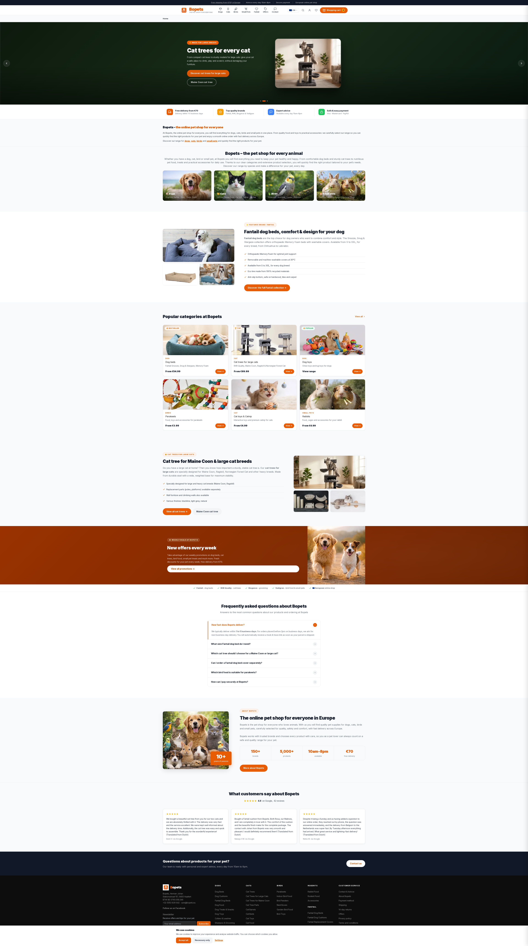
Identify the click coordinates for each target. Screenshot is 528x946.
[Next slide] (521, 63)
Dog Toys (219, 914)
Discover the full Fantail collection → (267, 287)
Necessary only (202, 940)
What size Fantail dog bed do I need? (231, 644)
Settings (219, 940)
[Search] (303, 10)
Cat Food (250, 923)
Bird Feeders (282, 900)
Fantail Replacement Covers (320, 922)
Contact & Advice (346, 891)
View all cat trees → (177, 511)
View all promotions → (183, 569)
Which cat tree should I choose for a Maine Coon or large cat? (244, 653)
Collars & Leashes (223, 918)
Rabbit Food (313, 891)
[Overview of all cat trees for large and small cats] (329, 472)
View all (359, 316)
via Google (177, 839)
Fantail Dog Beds (222, 900)
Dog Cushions (221, 896)
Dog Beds (219, 891)
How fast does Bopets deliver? (227, 625)
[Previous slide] (6, 63)
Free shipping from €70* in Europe (225, 3)
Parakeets (281, 891)
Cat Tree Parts (252, 905)
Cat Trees (250, 891)
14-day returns (345, 909)
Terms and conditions (348, 923)
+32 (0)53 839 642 (171, 903)
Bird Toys (281, 914)
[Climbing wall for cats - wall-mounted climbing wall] (347, 501)
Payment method (346, 900)
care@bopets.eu (188, 903)
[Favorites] (316, 10)
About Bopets (345, 896)
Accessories (313, 900)
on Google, (264, 800)
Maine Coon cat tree (207, 511)
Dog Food (219, 905)
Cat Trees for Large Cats (257, 896)
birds (199, 141)
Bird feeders (237, 82)
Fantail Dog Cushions (317, 917)
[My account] (309, 10)
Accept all (183, 940)
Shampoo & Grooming (225, 923)
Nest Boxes (282, 905)
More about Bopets (253, 768)
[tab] (260, 101)
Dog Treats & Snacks (224, 909)
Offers (341, 914)
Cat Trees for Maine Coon (258, 900)
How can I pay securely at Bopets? (229, 682)
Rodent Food (314, 896)
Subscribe (204, 924)
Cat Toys (250, 918)
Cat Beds (250, 914)
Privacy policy (345, 918)
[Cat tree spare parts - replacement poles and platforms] (311, 501)
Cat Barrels (251, 909)
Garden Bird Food (285, 909)
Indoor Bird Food (284, 896)
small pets (212, 141)
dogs (187, 141)
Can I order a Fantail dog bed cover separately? (236, 663)
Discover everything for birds (206, 82)
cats (193, 141)
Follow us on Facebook (174, 908)
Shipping (343, 905)
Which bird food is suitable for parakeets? (234, 672)
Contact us (356, 863)
